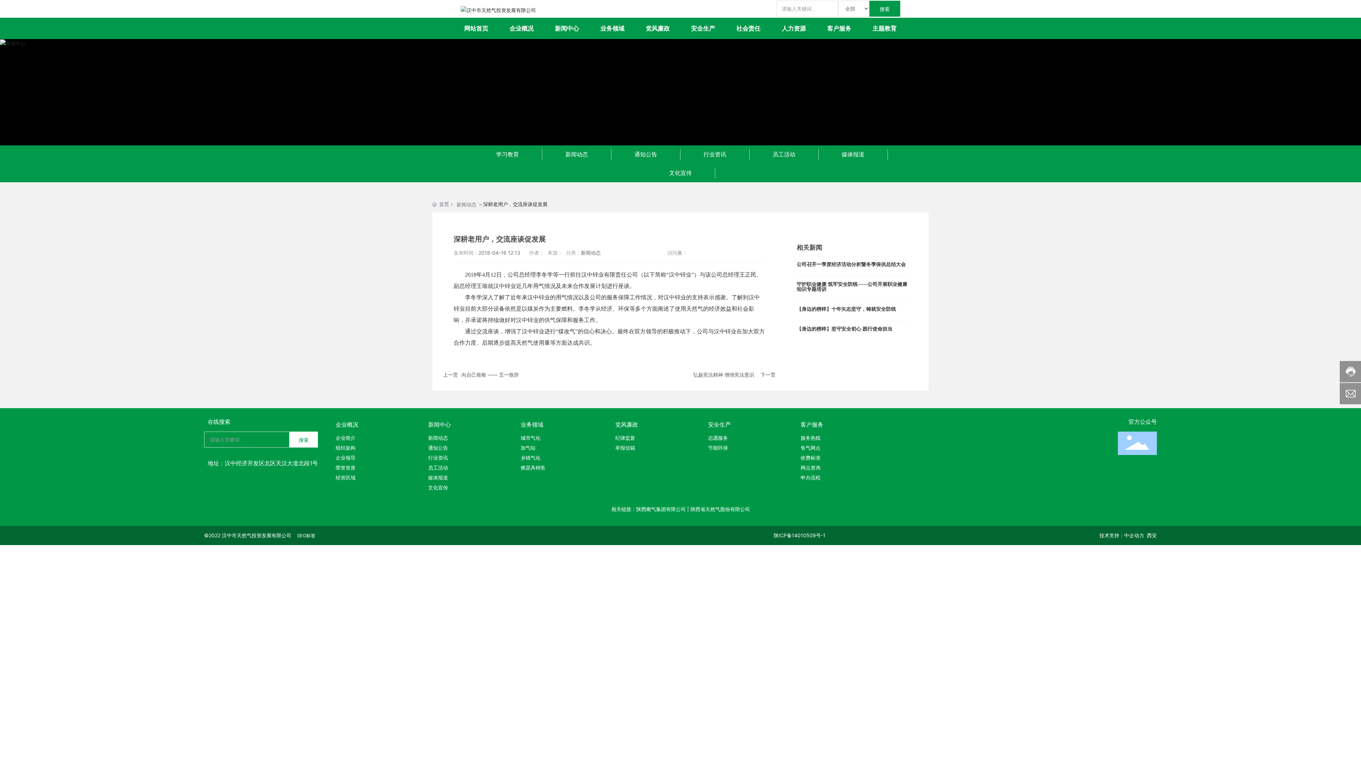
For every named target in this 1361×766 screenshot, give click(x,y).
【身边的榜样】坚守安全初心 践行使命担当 (844, 329)
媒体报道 (853, 154)
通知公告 (645, 154)
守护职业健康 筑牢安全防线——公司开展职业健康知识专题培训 (852, 287)
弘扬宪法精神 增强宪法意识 (723, 375)
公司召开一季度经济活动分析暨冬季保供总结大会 (851, 264)
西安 (1152, 535)
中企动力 (1134, 535)
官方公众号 (1142, 421)
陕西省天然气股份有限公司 (720, 509)
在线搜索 (219, 421)
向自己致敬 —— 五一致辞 (490, 375)
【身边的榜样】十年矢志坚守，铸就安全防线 (846, 309)
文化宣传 (680, 173)
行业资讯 (715, 154)
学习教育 (507, 154)
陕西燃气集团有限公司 (661, 509)
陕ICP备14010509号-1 (799, 535)
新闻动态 (576, 154)
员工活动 (784, 154)
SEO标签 (306, 535)
